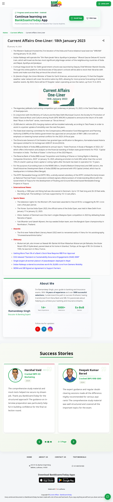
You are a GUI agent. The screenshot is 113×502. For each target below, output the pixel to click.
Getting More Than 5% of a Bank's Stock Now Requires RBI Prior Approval (44, 253)
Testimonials (79, 457)
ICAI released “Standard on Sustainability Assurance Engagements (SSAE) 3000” (46, 257)
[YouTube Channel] (37, 329)
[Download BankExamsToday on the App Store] (47, 480)
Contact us (60, 457)
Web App (92, 18)
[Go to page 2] (48, 441)
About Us (43, 457)
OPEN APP (105, 4)
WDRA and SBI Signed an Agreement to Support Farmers (37, 268)
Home (5, 32)
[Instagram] (50, 329)
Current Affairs (17, 32)
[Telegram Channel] (43, 329)
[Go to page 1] (39, 442)
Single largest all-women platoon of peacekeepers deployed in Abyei (41, 261)
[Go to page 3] (51, 441)
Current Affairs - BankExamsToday (60, 495)
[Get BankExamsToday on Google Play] (66, 480)
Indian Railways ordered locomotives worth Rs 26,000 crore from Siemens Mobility (47, 264)
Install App (78, 18)
